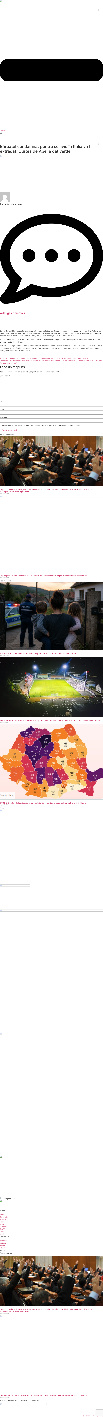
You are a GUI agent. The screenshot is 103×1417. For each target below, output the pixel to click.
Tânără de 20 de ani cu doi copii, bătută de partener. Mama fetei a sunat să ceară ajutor (38, 653)
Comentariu (5, 376)
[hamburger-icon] (100, 10)
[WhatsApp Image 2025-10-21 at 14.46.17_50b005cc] (37, 811)
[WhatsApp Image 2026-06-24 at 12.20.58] (25, 1157)
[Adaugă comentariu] (51, 309)
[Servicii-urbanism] (15, 886)
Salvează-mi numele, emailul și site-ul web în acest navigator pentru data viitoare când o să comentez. (41, 425)
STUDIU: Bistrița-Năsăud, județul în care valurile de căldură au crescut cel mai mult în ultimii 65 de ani (43, 803)
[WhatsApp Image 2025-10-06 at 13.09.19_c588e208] (51, 1034)
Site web (3, 417)
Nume (3, 401)
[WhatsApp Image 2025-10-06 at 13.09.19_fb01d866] (51, 911)
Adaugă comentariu (13, 313)
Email (2, 409)
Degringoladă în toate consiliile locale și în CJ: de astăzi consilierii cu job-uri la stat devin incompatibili (43, 576)
